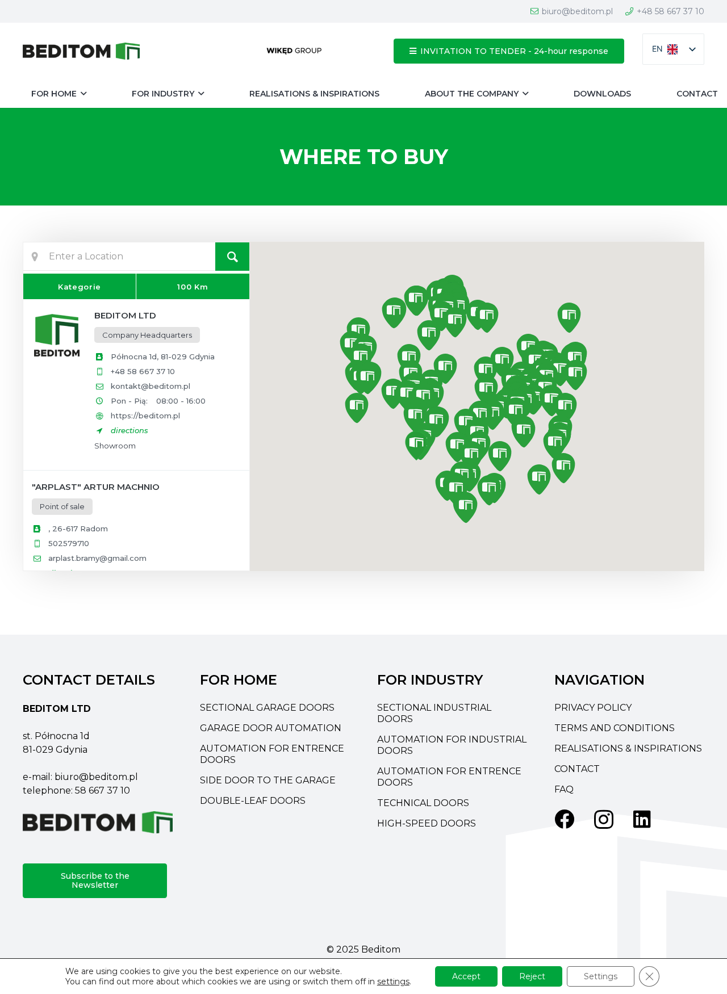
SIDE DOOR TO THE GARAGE (268, 780)
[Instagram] (603, 820)
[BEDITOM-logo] (81, 51)
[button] (83, 94)
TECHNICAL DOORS (423, 803)
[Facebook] (564, 819)
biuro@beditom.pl (96, 776)
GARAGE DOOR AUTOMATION (270, 728)
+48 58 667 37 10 (143, 371)
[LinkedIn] (642, 819)
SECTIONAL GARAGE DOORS (267, 707)
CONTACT (577, 769)
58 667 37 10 (102, 790)
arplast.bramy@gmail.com (97, 558)
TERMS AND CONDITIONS (614, 728)
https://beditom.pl (145, 415)
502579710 (68, 543)
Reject (532, 976)
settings (393, 981)
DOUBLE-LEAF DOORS (253, 800)
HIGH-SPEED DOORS (426, 823)
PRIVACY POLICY (593, 707)
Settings (600, 976)
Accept (466, 976)
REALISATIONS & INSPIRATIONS (628, 748)
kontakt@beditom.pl (150, 386)
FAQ (564, 789)
